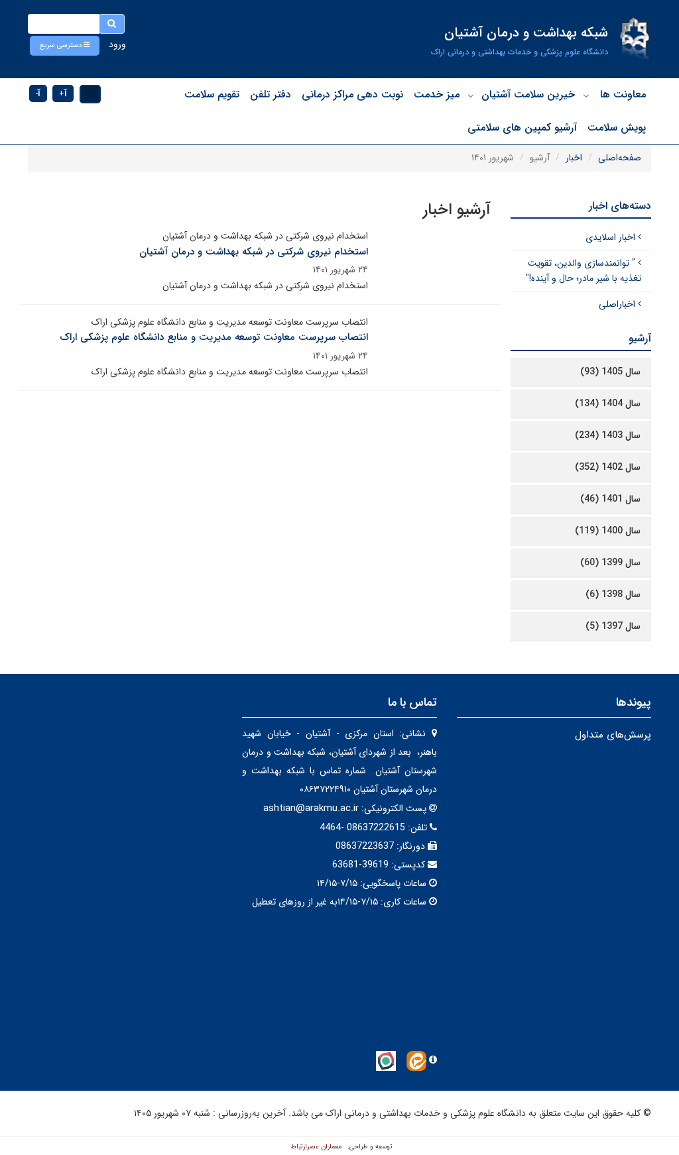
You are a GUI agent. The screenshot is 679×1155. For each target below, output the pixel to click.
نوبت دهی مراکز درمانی (352, 94)
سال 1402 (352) (608, 467)
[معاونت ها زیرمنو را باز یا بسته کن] (586, 95)
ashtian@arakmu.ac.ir (311, 808)
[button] (64, 46)
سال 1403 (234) (608, 435)
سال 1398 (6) (613, 594)
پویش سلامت (616, 127)
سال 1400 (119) (608, 530)
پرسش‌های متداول (613, 735)
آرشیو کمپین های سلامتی (522, 127)
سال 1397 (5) (613, 626)
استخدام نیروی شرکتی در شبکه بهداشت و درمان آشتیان (253, 252)
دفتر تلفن (270, 94)
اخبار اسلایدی (610, 237)
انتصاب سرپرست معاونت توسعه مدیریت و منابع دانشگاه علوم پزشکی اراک (214, 337)
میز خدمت (437, 94)
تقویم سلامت (211, 94)
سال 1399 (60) (610, 562)
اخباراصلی (617, 304)
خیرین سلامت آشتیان (528, 94)
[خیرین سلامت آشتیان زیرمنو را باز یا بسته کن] (471, 95)
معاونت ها (623, 94)
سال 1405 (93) (610, 371)
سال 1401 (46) (610, 499)
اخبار (574, 157)
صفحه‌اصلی (619, 157)
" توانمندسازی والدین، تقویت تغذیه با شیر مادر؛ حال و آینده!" (583, 271)
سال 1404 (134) (608, 403)
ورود (117, 44)
